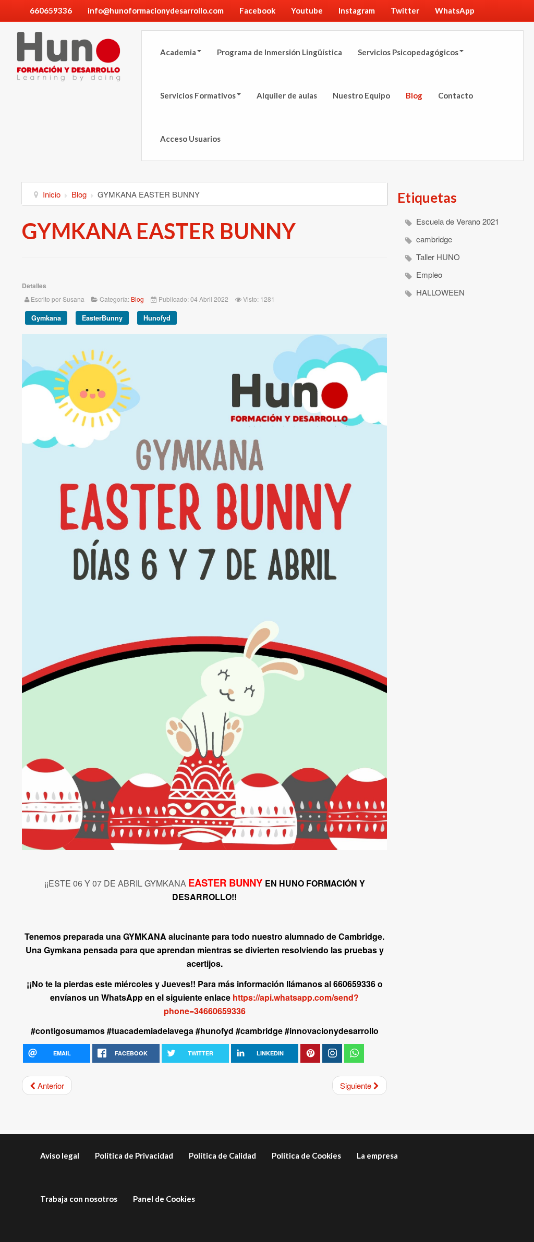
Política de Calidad (222, 1155)
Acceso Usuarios (190, 138)
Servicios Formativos (198, 95)
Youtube (307, 10)
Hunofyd (157, 318)
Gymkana (46, 318)
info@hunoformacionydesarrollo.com (156, 10)
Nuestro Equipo (361, 95)
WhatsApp (455, 10)
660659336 (51, 10)
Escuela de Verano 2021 (456, 221)
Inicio (51, 194)
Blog (414, 95)
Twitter (405, 10)
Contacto (455, 95)
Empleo (428, 274)
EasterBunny (102, 318)
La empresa (377, 1155)
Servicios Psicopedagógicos (408, 52)
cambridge (433, 238)
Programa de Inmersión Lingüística (279, 52)
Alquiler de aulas (287, 95)
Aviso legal (59, 1155)
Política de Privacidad (134, 1155)
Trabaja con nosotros (78, 1198)
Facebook (257, 10)
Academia (178, 52)
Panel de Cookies (164, 1198)
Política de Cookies (306, 1155)
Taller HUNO (437, 256)
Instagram (356, 10)
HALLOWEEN (439, 292)
